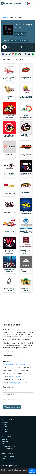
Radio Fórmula (7, 424)
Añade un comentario (12, 407)
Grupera (13, 41)
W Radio (5, 422)
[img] (32, 3)
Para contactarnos (8, 456)
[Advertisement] (18, 11)
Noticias (4, 439)
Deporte (5, 441)
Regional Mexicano (8, 446)
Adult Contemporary (9, 448)
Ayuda (4, 458)
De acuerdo (32, 471)
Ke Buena (5, 429)
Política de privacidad (9, 466)
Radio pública (22, 41)
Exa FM (4, 431)
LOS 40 (4, 427)
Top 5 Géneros (6, 436)
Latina (4, 444)
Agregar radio (7, 461)
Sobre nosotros (7, 453)
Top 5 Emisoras (6, 419)
